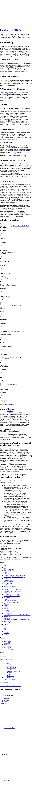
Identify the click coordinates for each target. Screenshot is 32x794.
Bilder (5, 578)
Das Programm (8, 583)
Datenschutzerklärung (10, 586)
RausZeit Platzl (8, 613)
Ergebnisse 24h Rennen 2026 (15, 331)
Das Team (6, 585)
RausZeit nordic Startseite (11, 611)
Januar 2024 (7, 646)
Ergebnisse (7, 592)
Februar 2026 (7, 641)
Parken (5, 607)
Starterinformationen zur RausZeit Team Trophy (17, 615)
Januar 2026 (7, 643)
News (5, 605)
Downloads (7, 588)
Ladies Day (7, 599)
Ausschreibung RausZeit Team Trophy (14, 577)
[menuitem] (21, 226)
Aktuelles (6, 633)
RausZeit (6, 610)
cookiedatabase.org (25, 557)
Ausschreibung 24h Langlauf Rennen (14, 575)
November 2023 (8, 649)
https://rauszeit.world (15, 46)
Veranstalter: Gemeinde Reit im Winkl (10, 686)
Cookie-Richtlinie (10, 29)
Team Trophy (7, 616)
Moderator (6, 604)
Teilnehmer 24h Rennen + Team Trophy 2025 (16, 619)
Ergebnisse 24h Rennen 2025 (12, 594)
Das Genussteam (8, 581)
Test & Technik (8, 621)
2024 (8, 622)
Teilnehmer (7, 618)
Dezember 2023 (8, 647)
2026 (5, 569)
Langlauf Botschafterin (10, 600)
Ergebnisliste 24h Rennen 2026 (12, 589)
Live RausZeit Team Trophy (11, 602)
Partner (6, 608)
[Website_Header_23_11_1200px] (13, 13)
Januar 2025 (7, 644)
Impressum (7, 597)
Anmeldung (7, 573)
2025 (5, 567)
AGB (5, 572)
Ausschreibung (11, 279)
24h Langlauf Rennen (10, 570)
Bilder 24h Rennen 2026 (14, 305)
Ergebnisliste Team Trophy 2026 (13, 591)
